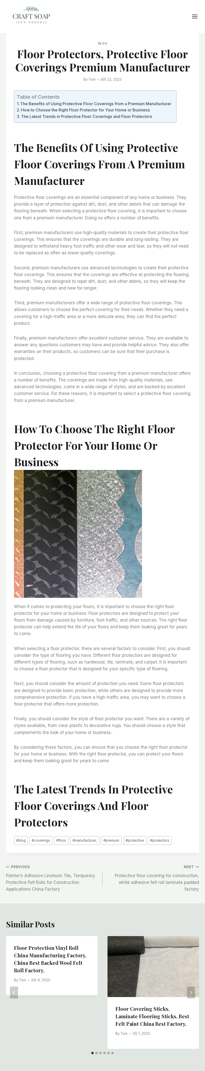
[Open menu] (197, 16)
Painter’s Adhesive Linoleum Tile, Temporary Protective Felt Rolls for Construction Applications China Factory (50, 878)
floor (61, 840)
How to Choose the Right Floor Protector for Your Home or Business (85, 109)
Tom (92, 79)
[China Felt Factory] (31, 15)
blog (21, 840)
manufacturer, (84, 840)
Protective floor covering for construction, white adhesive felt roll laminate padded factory (157, 878)
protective (135, 840)
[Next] (191, 993)
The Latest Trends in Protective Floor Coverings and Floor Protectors (86, 116)
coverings (41, 840)
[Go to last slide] (14, 993)
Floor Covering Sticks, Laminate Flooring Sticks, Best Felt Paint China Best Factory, (152, 1016)
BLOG (102, 43)
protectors (159, 840)
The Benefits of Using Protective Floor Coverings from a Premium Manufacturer (95, 103)
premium (111, 840)
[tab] (92, 1053)
